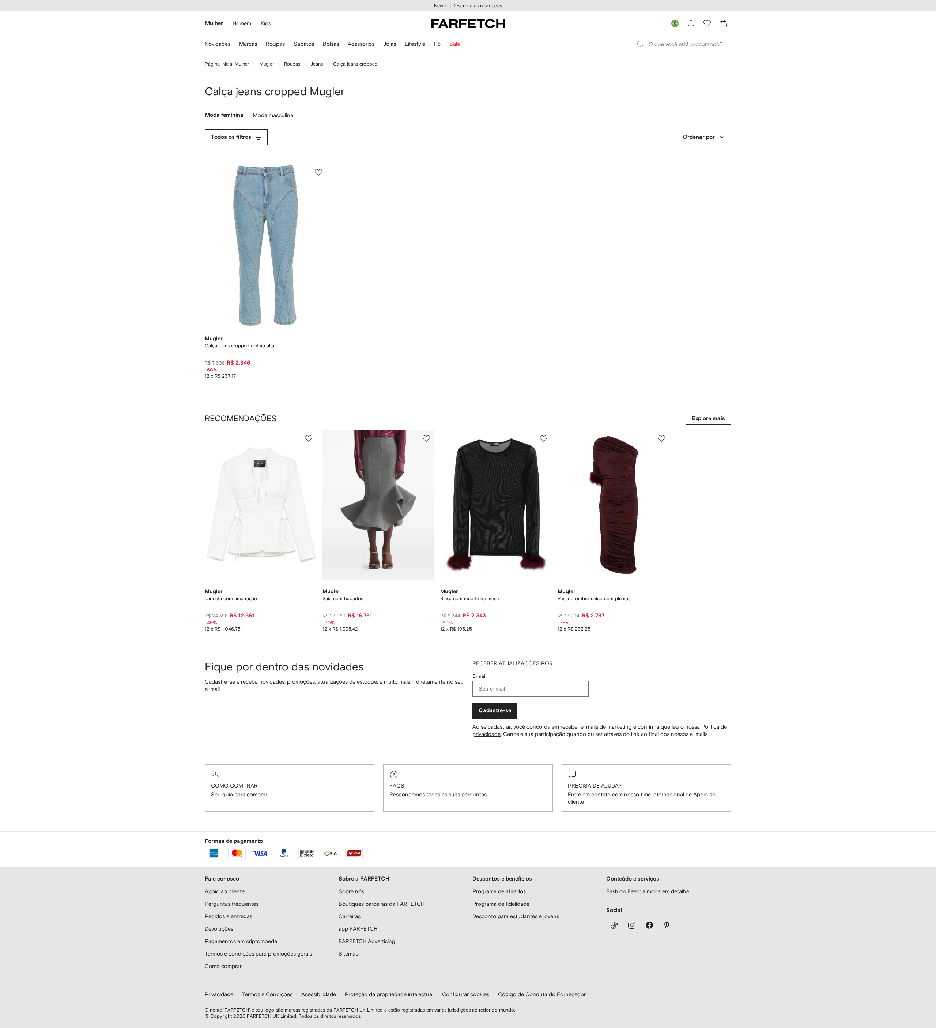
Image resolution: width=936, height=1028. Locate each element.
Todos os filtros (231, 137)
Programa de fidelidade (500, 903)
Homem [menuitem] (242, 23)
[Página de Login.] (691, 23)
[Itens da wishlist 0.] (707, 23)
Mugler (266, 63)
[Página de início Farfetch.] (468, 23)
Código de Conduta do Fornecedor (542, 994)
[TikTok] (614, 925)
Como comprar (234, 785)
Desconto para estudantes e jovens (515, 916)
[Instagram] (632, 925)
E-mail (479, 676)
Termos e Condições (267, 994)
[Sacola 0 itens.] (723, 23)
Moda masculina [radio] (274, 116)
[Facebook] (649, 925)
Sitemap (349, 953)
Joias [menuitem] (389, 43)
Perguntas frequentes (231, 903)
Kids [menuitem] (266, 23)
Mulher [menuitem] (214, 23)
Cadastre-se (495, 710)
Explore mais (708, 418)
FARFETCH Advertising (367, 941)
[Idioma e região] (675, 23)
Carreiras (350, 916)
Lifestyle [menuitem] (415, 43)
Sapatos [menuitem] (304, 43)
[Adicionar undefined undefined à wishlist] (309, 438)
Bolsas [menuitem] (331, 43)
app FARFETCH (358, 928)
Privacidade (219, 994)
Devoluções (219, 928)
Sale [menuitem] (454, 43)
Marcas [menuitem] (248, 43)
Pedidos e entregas (228, 916)
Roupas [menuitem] (275, 43)
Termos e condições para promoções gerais (258, 953)
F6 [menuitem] (437, 43)
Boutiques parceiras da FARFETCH (381, 903)
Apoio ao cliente (225, 891)
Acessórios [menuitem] (361, 43)
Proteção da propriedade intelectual (389, 994)
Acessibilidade (318, 994)
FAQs (396, 785)
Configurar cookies (465, 994)
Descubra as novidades (477, 5)
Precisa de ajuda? (595, 785)
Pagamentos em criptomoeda (241, 941)
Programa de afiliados (499, 891)
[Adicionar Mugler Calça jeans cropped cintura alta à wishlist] (318, 172)
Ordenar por (699, 137)
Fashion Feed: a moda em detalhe (647, 891)
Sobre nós (351, 891)
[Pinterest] (667, 925)
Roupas (292, 63)
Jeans (316, 63)
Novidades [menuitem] (217, 43)
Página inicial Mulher (227, 63)
